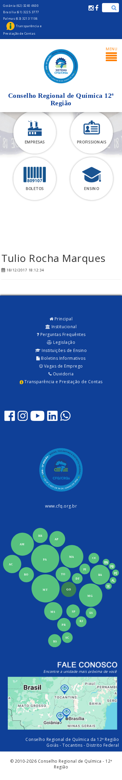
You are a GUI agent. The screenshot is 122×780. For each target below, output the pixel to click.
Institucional (63, 327)
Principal (63, 319)
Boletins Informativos (63, 358)
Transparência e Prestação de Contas (63, 382)
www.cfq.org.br (61, 506)
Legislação (64, 342)
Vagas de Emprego (63, 366)
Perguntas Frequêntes (62, 334)
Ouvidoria (63, 374)
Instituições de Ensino (64, 350)
